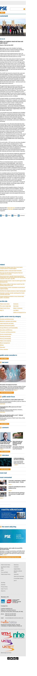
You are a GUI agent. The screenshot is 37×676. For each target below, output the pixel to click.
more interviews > (5, 469)
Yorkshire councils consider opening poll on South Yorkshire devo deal (12, 293)
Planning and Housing (5, 336)
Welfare (2, 345)
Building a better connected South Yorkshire (11, 270)
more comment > (5, 451)
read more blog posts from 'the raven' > (10, 557)
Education (2, 347)
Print (3, 215)
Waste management (5, 343)
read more (2, 403)
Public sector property (5, 340)
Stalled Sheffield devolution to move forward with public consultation (12, 297)
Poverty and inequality (5, 338)
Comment (22, 215)
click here (10, 209)
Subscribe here (11, 207)
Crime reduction (4, 349)
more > (16, 390)
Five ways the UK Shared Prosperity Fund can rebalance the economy (11, 273)
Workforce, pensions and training (8, 321)
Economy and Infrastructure (7, 319)
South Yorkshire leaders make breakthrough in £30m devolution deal (13, 281)
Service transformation (5, 334)
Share (15, 215)
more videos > (4, 358)
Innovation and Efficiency (6, 330)
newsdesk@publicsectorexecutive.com (14, 618)
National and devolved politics (7, 325)
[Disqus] (13, 240)
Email (9, 215)
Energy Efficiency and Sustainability (9, 327)
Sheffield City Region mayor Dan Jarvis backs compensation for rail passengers (11, 268)
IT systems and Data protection (7, 332)
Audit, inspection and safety (7, 323)
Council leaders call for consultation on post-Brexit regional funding (12, 288)
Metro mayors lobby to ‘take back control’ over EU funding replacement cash (12, 285)
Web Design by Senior (6, 652)
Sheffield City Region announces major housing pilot (12, 291)
